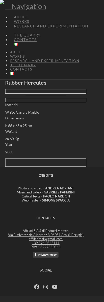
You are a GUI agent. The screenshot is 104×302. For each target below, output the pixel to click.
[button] (25, 6)
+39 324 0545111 (46, 243)
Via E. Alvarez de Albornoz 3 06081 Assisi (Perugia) (46, 235)
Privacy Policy (47, 254)
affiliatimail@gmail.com (46, 239)
